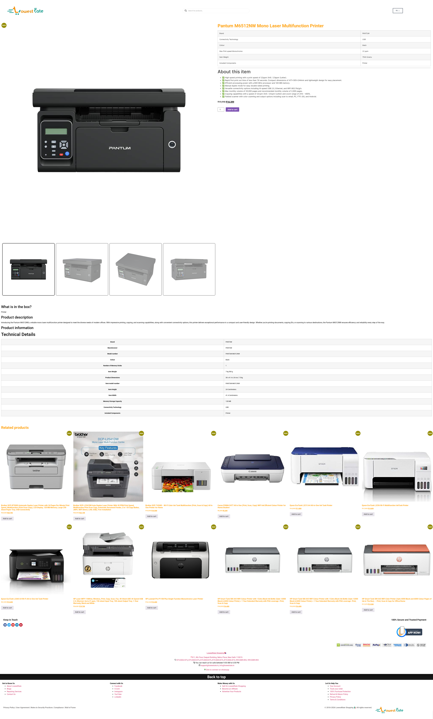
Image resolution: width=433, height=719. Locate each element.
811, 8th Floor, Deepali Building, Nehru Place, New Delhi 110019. (217, 657)
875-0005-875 (217, 660)
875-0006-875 (229, 660)
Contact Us (11, 694)
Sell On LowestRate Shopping (234, 686)
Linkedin (117, 697)
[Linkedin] (17, 625)
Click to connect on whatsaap (217, 670)
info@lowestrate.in (226, 665)
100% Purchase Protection (340, 691)
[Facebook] (5, 625)
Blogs (9, 689)
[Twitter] (9, 625)
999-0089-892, (242, 660)
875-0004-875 (205, 660)
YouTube (117, 694)
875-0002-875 (182, 660)
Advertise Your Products (231, 691)
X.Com (117, 689)
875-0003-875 (193, 660)
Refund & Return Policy (339, 694)
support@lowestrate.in (210, 665)
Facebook (118, 686)
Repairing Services (14, 691)
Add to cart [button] (7, 519)
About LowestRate (14, 686)
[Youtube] (13, 625)
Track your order (336, 689)
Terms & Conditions (337, 700)
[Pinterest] (21, 625)
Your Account (335, 686)
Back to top (216, 677)
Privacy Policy (335, 697)
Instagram (118, 691)
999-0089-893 (253, 660)
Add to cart (232, 109)
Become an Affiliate (230, 689)
